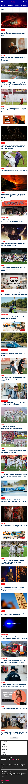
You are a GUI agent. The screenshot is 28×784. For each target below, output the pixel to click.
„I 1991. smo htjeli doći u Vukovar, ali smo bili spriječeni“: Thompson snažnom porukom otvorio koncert (13, 59)
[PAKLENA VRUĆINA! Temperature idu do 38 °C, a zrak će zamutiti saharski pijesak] (14, 391)
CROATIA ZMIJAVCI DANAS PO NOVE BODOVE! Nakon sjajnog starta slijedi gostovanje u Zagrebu (13, 379)
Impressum (3, 764)
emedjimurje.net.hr (22, 773)
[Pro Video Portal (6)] (14, 326)
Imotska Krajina (4, 80)
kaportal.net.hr (11, 774)
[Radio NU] (14, 2)
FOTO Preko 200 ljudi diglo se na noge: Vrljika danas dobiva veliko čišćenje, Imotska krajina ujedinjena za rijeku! (13, 84)
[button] (2, 1)
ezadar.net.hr (4, 774)
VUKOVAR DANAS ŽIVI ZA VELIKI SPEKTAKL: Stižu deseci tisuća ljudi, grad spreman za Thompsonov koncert (13, 146)
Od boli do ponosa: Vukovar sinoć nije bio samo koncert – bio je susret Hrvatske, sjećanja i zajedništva (14, 33)
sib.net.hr (3, 776)
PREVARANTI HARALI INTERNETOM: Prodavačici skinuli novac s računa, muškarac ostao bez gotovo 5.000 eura (13, 501)
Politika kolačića (22, 764)
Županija (3, 192)
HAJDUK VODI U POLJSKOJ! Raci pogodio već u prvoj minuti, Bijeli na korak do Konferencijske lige (14, 476)
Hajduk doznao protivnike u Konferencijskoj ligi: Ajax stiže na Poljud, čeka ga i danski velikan (13, 269)
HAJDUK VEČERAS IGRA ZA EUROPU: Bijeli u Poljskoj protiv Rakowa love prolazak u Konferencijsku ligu (13, 562)
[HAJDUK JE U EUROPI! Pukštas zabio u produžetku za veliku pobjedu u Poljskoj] (14, 415)
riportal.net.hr (15, 773)
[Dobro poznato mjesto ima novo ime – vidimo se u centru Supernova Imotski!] (14, 697)
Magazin (2, 55)
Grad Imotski (3, 658)
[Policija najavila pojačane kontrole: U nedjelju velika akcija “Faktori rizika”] (14, 305)
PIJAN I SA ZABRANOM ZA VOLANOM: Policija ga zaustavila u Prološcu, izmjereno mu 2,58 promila (13, 353)
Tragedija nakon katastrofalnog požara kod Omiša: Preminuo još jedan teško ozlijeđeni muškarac (13, 196)
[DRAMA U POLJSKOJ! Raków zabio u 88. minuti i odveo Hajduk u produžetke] (14, 439)
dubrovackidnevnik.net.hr (6, 773)
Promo (2, 290)
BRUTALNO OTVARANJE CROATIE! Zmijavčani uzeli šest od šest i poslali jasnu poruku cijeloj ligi (13, 110)
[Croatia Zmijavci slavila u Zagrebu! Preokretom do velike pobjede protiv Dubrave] (14, 159)
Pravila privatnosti (12, 765)
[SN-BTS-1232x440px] (14, 119)
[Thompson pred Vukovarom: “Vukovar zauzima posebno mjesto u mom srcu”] (14, 232)
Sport (2, 106)
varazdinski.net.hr (18, 774)
